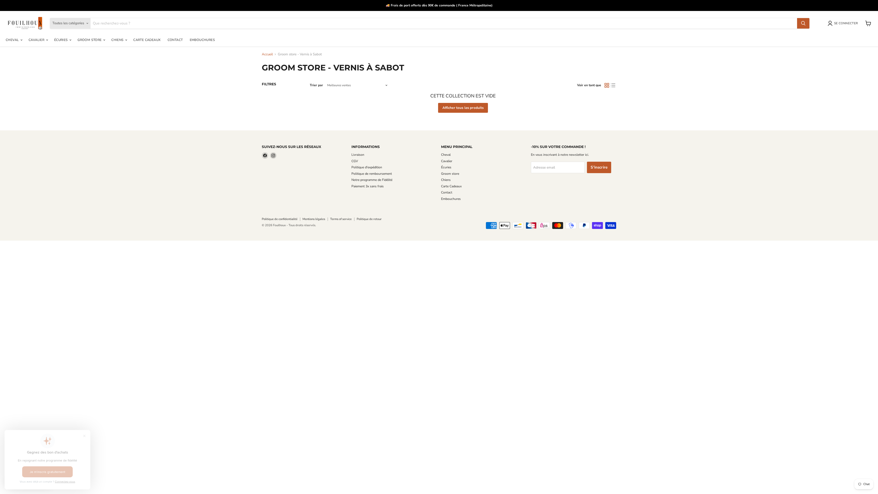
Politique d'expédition (366, 167)
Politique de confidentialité (279, 219)
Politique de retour (369, 219)
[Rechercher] (803, 23)
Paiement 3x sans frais (367, 186)
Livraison (357, 155)
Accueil (267, 54)
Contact (175, 40)
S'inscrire (599, 167)
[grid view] (607, 85)
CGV (354, 161)
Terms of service (341, 219)
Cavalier (37, 40)
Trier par (316, 85)
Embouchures (202, 40)
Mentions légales (313, 219)
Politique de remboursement (371, 174)
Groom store (90, 40)
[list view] (613, 85)
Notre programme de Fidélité (371, 180)
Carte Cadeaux (147, 40)
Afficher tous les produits (463, 107)
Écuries (61, 40)
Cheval (13, 40)
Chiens (118, 40)
